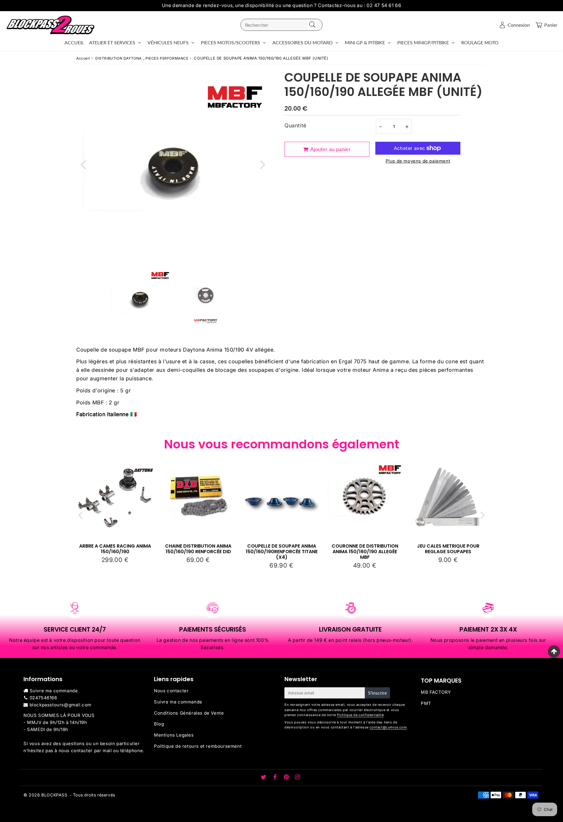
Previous (83, 164)
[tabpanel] (140, 298)
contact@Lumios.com (388, 727)
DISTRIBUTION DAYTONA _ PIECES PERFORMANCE (142, 58)
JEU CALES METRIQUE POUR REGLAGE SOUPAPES (448, 549)
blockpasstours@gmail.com (60, 705)
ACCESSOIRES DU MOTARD (302, 42)
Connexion (519, 25)
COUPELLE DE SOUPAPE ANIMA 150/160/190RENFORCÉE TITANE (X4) (282, 552)
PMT (426, 703)
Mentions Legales (174, 735)
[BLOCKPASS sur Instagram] (298, 777)
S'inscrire (377, 693)
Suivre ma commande (54, 690)
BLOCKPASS (54, 794)
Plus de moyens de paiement (418, 161)
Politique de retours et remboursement (198, 746)
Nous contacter (171, 690)
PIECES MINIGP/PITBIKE (423, 42)
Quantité (295, 125)
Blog (159, 724)
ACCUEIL (74, 42)
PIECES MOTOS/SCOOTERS (230, 42)
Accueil (83, 58)
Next (263, 164)
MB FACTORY (436, 692)
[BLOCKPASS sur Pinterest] (287, 777)
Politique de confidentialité (360, 715)
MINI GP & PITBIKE (365, 42)
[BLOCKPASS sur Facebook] (275, 777)
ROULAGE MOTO (479, 42)
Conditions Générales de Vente (189, 713)
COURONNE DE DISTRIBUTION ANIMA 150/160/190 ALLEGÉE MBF (365, 552)
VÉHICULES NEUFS (168, 42)
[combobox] (281, 25)
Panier (550, 25)
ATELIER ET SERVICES (112, 42)
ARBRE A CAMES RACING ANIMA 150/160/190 (115, 549)
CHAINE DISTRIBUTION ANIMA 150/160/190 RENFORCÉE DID (198, 549)
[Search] (312, 25)
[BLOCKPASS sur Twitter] (264, 777)
